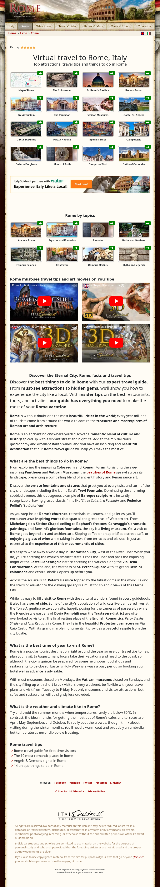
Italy (11, 26)
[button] (44, 302)
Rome (25, 26)
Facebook (60, 783)
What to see (43, 26)
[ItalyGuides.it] (80, 815)
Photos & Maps (94, 26)
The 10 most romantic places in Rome (43, 755)
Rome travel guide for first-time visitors (45, 750)
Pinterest (101, 783)
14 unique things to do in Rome (38, 765)
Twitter (87, 783)
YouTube (74, 783)
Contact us (144, 26)
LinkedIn (115, 783)
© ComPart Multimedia (69, 791)
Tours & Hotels (121, 26)
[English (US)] (141, 33)
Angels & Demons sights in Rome (40, 760)
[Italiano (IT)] (148, 33)
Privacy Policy (96, 791)
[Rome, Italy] (80, 11)
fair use (138, 857)
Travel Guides (67, 26)
